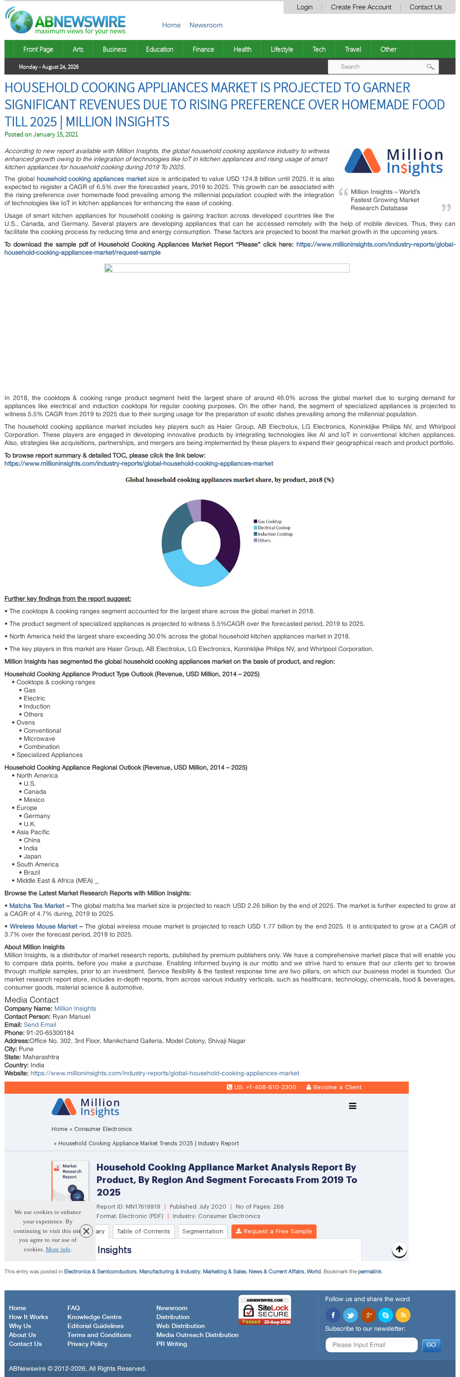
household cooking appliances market (91, 178)
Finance (203, 48)
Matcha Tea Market (36, 905)
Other (388, 48)
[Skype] (385, 1315)
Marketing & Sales (224, 1271)
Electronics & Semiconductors (100, 1271)
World (314, 1271)
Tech (319, 48)
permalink (369, 1271)
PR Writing (171, 1344)
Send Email (40, 1024)
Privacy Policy (87, 1344)
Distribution (173, 1317)
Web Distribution (180, 1326)
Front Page (38, 48)
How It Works (28, 1317)
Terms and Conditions (99, 1335)
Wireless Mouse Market (43, 926)
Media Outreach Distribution (197, 1335)
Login (305, 7)
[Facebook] (333, 1315)
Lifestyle (282, 48)
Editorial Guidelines (95, 1326)
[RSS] (403, 1315)
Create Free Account (361, 7)
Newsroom (206, 25)
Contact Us (426, 7)
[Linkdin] (368, 1315)
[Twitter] (350, 1315)
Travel (353, 48)
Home (171, 25)
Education (159, 48)
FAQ (73, 1308)
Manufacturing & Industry (169, 1271)
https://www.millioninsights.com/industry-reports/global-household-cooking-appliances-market (138, 463)
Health (243, 48)
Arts (78, 48)
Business (115, 48)
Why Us (20, 1326)
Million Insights (75, 1008)
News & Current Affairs (276, 1271)
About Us (22, 1335)
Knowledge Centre (94, 1317)
